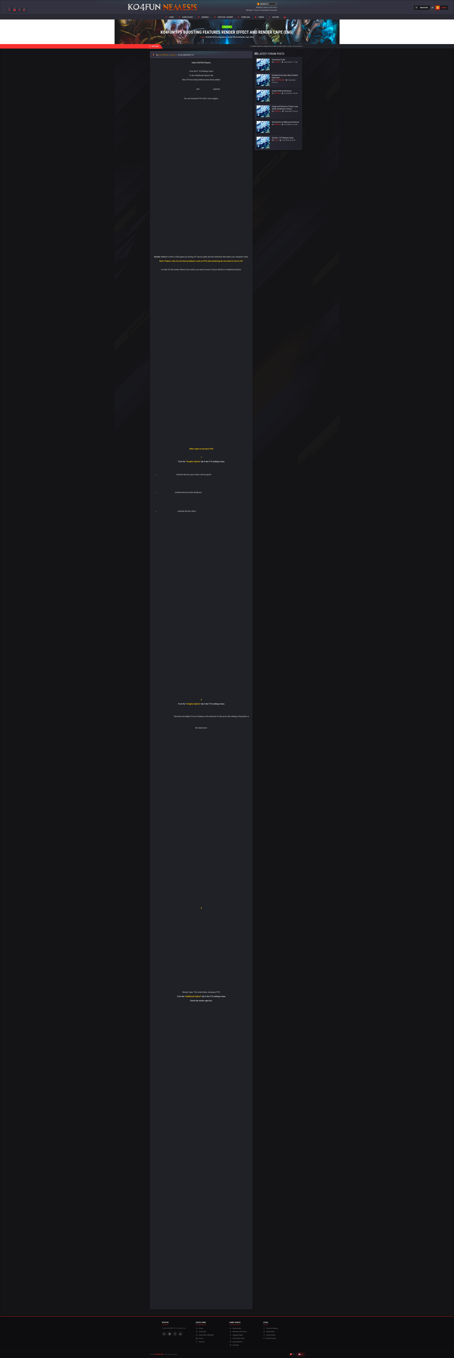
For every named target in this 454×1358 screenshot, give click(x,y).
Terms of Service (272, 1328)
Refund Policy (271, 1338)
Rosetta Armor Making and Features (285, 122)
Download (202, 1331)
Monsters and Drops (239, 1331)
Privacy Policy (270, 1335)
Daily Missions (237, 1342)
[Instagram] (164, 1334)
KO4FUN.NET (159, 1354)
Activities (235, 1345)
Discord (201, 1342)
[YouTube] (180, 1334)
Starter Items (236, 1328)
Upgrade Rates (237, 1335)
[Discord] (169, 1334)
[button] (185, 17)
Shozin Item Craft (238, 1338)
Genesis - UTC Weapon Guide (282, 138)
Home (203, 37)
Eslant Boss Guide (278, 60)
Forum (201, 1338)
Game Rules (270, 1331)
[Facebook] (175, 1334)
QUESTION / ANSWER (206, 1335)
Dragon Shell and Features (282, 91)
